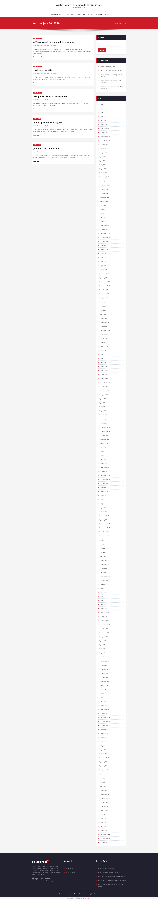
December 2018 (105, 475)
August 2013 (104, 733)
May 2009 (103, 822)
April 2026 (103, 120)
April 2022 (103, 314)
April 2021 (103, 362)
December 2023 (105, 233)
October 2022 (104, 290)
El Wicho (90, 14)
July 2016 (103, 592)
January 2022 (104, 326)
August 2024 (104, 201)
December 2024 (105, 185)
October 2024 (104, 193)
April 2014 (103, 701)
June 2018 (103, 499)
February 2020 (104, 419)
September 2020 (105, 391)
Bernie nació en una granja (108, 66)
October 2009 (104, 802)
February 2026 (104, 128)
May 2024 (103, 213)
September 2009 (105, 806)
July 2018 (103, 495)
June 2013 (103, 741)
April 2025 (103, 169)
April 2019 (103, 459)
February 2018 (104, 516)
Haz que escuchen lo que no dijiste (50, 96)
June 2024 (103, 209)
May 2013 (103, 746)
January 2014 (104, 713)
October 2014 (104, 677)
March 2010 (103, 790)
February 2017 (104, 564)
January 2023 (104, 278)
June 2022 (103, 306)
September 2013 (105, 729)
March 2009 (103, 830)
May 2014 (103, 697)
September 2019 (105, 439)
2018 (120, 23)
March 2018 (103, 512)
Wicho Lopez (39, 45)
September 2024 (105, 197)
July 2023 (103, 253)
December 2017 (105, 524)
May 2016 (103, 600)
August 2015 (104, 637)
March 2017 (103, 560)
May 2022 (103, 310)
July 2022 (103, 302)
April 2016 (103, 604)
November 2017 (105, 528)
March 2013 (103, 754)
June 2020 (103, 403)
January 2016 (104, 616)
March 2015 (103, 657)
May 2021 (103, 358)
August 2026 (104, 104)
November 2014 (105, 673)
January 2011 (104, 766)
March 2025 (103, 173)
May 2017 (103, 552)
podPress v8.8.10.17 (85, 898)
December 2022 (105, 282)
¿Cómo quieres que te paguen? (48, 122)
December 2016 (105, 572)
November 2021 (105, 334)
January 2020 (104, 423)
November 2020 (105, 382)
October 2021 (104, 338)
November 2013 (105, 721)
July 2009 (103, 814)
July (125, 23)
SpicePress (86, 894)
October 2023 (104, 241)
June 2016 (103, 596)
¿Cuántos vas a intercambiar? (47, 148)
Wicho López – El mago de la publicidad (79, 5)
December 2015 (105, 620)
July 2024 (103, 205)
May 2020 (103, 407)
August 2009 (104, 810)
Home (116, 23)
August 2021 (104, 346)
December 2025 (105, 136)
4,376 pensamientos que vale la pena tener (54, 42)
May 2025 (103, 165)
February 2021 (104, 370)
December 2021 (105, 330)
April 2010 (103, 786)
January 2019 (104, 471)
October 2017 (104, 532)
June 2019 (103, 451)
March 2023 (103, 270)
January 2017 (104, 568)
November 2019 (105, 431)
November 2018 (105, 479)
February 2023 (104, 274)
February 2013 (104, 758)
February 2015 (104, 661)
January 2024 (104, 229)
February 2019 (104, 467)
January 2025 (104, 181)
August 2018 (104, 491)
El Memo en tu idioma (102, 14)
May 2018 (103, 503)
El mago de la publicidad (56, 14)
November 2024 (105, 189)
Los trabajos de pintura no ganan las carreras (111, 876)
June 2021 (103, 354)
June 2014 (103, 693)
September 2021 (105, 342)
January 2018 (104, 520)
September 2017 (105, 536)
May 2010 (103, 782)
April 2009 (103, 826)
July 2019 (103, 447)
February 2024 (104, 225)
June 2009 (103, 818)
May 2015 (103, 649)
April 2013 (103, 750)
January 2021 (104, 374)
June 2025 (103, 161)
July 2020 (103, 399)
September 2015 (105, 633)
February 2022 (104, 322)
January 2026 (104, 132)
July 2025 (103, 157)
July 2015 (103, 641)
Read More (36, 57)
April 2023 (103, 265)
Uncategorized (70, 872)
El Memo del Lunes (50, 45)
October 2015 (104, 629)
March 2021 (103, 366)
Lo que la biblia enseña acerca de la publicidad (112, 880)
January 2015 (104, 665)
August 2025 (104, 153)
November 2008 (105, 838)
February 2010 (104, 794)
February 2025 (104, 177)
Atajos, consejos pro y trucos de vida (111, 70)
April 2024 (103, 217)
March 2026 (103, 124)
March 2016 (103, 608)
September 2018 (105, 487)
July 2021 (103, 350)
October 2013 (104, 725)
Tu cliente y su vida (42, 70)
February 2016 (104, 612)
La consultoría (81, 14)
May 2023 (103, 261)
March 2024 (103, 221)
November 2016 (105, 576)
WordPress (74, 894)
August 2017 (104, 540)
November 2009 (105, 798)
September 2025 (105, 149)
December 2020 (105, 378)
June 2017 (103, 548)
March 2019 (103, 463)
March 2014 (103, 705)
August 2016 (104, 588)
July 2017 (103, 544)
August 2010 (104, 770)
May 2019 (103, 455)
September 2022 (105, 294)
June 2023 (103, 257)
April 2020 (103, 411)
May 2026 (103, 116)
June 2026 (103, 112)
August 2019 (104, 443)
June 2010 (103, 778)
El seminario (70, 14)
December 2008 (105, 834)
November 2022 (105, 286)
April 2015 (103, 653)
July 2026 (103, 108)
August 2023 (104, 249)
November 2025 (105, 140)
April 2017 (103, 556)
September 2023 (105, 245)
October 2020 (104, 387)
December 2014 (105, 669)
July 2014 (103, 689)
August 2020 (104, 395)
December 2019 (105, 427)
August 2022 (104, 298)
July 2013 (103, 737)
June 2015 (103, 645)
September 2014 (105, 681)
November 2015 (105, 625)
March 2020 (103, 415)
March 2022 (103, 318)
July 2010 (103, 774)
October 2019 (104, 435)
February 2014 (104, 709)
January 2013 (104, 762)
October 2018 (104, 483)
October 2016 (104, 580)
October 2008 (104, 842)
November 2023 (105, 237)
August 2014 (104, 685)
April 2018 (103, 508)
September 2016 (105, 584)
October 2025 (104, 144)
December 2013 (105, 717)
